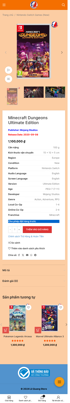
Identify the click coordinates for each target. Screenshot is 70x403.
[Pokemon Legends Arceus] (17, 315)
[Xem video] (8, 67)
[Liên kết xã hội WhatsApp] (31, 252)
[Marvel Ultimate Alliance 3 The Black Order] (50, 315)
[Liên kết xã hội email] (27, 252)
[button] (5, 51)
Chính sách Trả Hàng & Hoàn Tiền (26, 233)
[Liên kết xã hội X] (23, 252)
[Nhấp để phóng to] (8, 76)
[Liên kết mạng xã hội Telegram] (35, 252)
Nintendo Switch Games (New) (33, 14)
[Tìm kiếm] (63, 5)
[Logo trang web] (34, 4)
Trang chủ (7, 14)
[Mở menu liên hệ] (59, 382)
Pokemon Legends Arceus (18, 333)
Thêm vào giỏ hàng (37, 226)
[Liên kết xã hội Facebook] (19, 252)
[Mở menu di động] (4, 5)
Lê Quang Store (38, 388)
